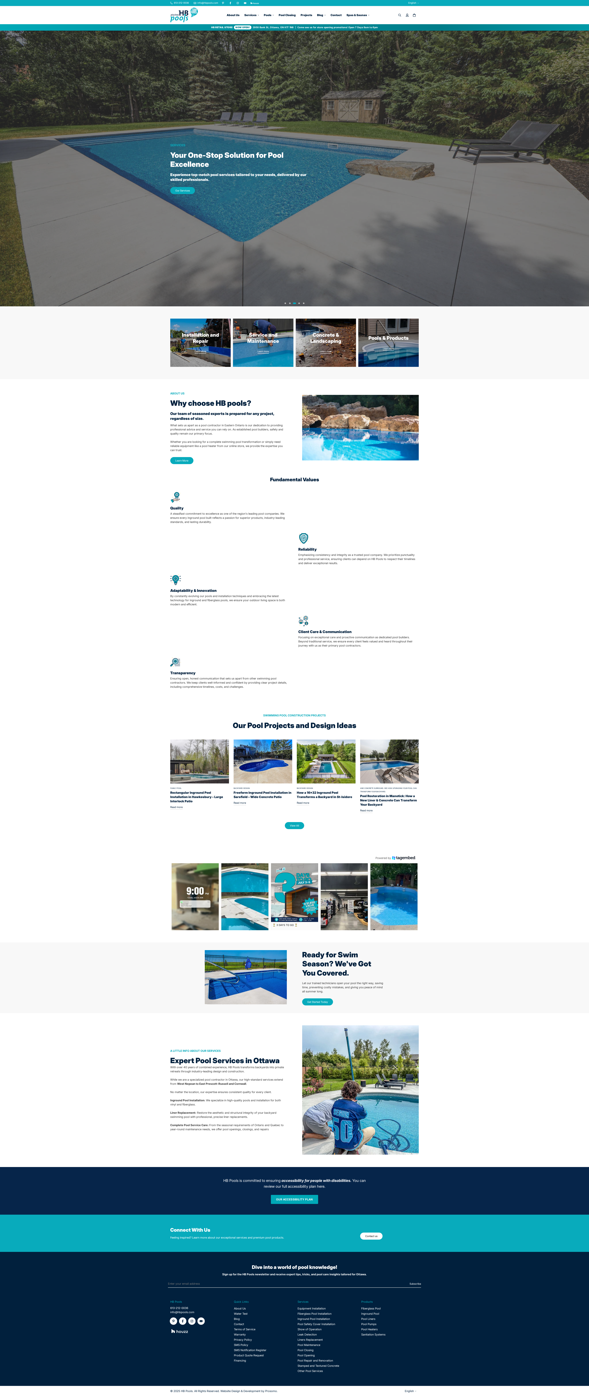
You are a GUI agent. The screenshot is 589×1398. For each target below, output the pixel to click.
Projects (306, 15)
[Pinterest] (223, 3)
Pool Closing (287, 15)
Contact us (371, 1236)
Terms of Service (244, 1329)
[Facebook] (230, 3)
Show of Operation (309, 1329)
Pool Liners (368, 1318)
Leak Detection (307, 1334)
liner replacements (235, 1116)
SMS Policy (241, 1345)
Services (250, 15)
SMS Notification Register (250, 1350)
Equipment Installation (312, 1308)
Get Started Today (317, 1001)
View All (294, 825)
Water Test (241, 1313)
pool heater (209, 446)
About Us (233, 15)
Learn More (200, 351)
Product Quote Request (249, 1355)
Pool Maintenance (309, 1345)
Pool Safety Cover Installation (316, 1324)
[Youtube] (245, 3)
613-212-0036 (179, 1308)
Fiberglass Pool (371, 1308)
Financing (240, 1360)
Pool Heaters (369, 1329)
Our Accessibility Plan (294, 1199)
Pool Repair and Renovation (315, 1360)
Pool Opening (306, 1355)
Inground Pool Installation (314, 1318)
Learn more (263, 351)
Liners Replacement (310, 1339)
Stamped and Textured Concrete (318, 1365)
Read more (176, 807)
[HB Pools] (184, 15)
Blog (320, 15)
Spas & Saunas (356, 15)
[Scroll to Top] (583, 1381)
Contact (336, 15)
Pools (267, 15)
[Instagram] (237, 3)
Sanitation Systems (373, 1334)
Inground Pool (370, 1313)
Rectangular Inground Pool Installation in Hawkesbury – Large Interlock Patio (196, 797)
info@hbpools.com (182, 1312)
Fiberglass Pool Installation (314, 1313)
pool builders (260, 429)
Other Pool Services (310, 1371)
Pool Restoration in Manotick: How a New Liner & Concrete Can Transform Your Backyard (388, 800)
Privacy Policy (243, 1339)
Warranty (240, 1334)
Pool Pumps (368, 1324)
